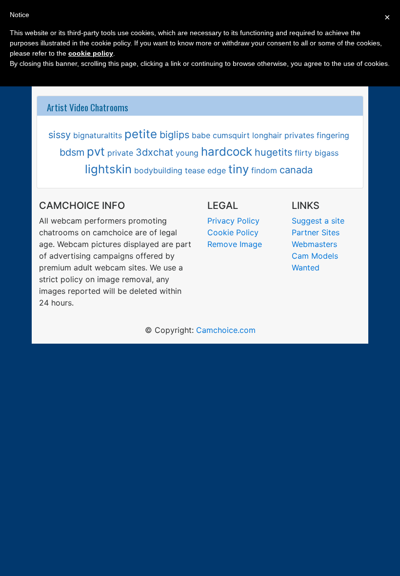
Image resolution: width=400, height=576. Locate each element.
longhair (267, 135)
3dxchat (154, 152)
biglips (174, 135)
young (187, 153)
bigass (327, 153)
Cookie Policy (233, 232)
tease (195, 170)
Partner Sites (316, 232)
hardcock (226, 151)
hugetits (273, 152)
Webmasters (314, 244)
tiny (238, 169)
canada (296, 170)
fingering (333, 135)
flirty (303, 153)
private (120, 153)
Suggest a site (318, 221)
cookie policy (90, 53)
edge (216, 170)
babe (201, 135)
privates (299, 135)
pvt (96, 151)
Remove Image (234, 244)
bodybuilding (158, 170)
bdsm (72, 152)
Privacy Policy (233, 221)
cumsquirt (231, 135)
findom (264, 170)
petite (140, 134)
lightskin (108, 169)
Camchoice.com (226, 330)
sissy (59, 135)
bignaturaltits (97, 135)
